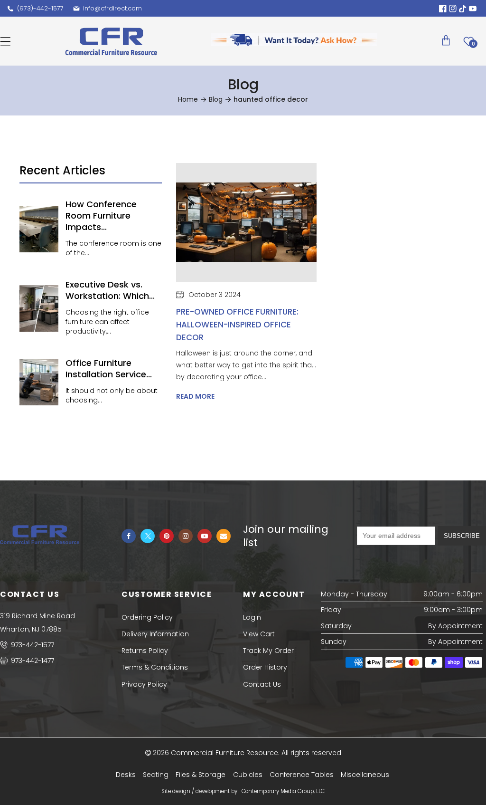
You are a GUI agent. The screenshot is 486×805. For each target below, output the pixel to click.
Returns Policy (145, 650)
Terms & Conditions (155, 667)
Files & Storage (200, 774)
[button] (5, 41)
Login (252, 617)
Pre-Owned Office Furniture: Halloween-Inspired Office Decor (237, 324)
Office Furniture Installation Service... (108, 368)
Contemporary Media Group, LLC (283, 791)
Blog (216, 99)
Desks (126, 774)
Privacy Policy (144, 684)
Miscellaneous (365, 774)
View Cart (259, 634)
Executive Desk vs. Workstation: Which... (110, 290)
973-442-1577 (31, 645)
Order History (265, 667)
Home (188, 99)
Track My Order (268, 650)
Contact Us (262, 684)
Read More (195, 396)
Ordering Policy (147, 617)
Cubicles (247, 774)
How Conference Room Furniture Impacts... (101, 215)
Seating (155, 774)
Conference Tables (302, 774)
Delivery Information (155, 634)
